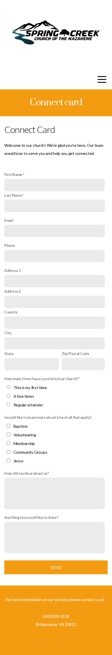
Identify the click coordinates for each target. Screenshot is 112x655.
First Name (13, 174)
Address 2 (12, 291)
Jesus (18, 460)
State (9, 354)
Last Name (13, 195)
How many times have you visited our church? (41, 379)
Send (56, 567)
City (7, 333)
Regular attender (28, 404)
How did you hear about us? (26, 473)
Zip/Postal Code (75, 354)
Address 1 (12, 271)
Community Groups (30, 452)
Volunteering (24, 434)
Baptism (20, 426)
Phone (9, 245)
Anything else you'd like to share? (31, 517)
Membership (24, 443)
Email (8, 220)
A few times (23, 396)
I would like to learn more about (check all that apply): (47, 417)
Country (11, 312)
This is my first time (30, 387)
